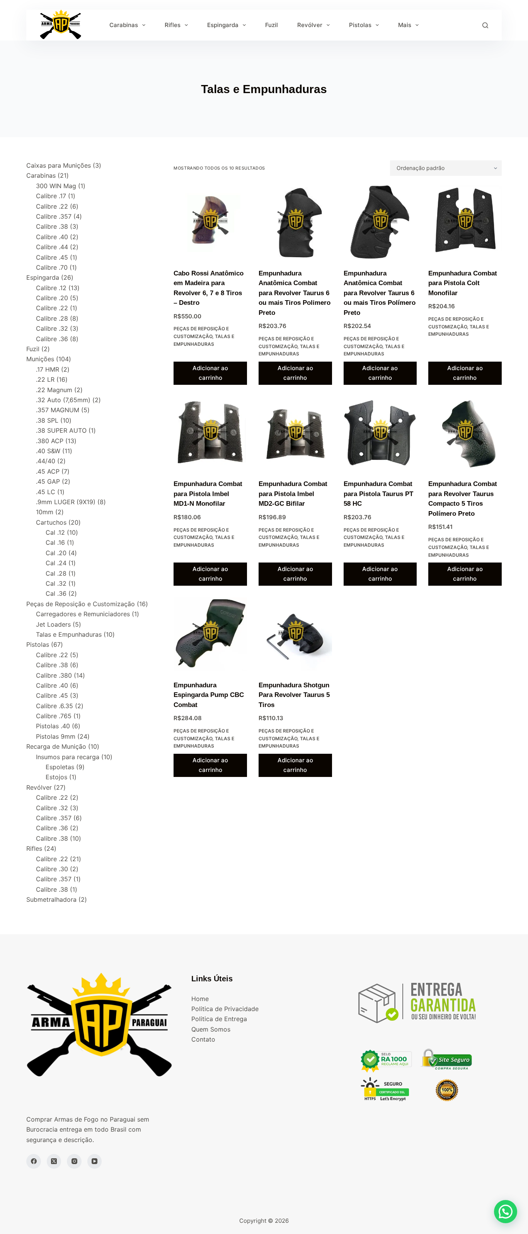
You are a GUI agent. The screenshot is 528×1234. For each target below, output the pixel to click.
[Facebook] (33, 1161)
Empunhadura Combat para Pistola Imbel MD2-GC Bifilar (293, 493)
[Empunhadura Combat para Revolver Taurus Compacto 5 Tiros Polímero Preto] (465, 433)
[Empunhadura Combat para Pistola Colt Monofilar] (465, 222)
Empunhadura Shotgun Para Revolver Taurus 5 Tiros (294, 695)
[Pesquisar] (485, 25)
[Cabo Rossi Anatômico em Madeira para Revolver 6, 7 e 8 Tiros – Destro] (210, 222)
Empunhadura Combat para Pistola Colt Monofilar (462, 283)
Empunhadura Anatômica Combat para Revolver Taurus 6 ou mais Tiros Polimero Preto (294, 293)
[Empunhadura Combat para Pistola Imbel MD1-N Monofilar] (210, 433)
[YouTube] (94, 1161)
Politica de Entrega (219, 1019)
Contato (203, 1039)
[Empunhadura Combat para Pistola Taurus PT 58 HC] (380, 433)
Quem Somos (210, 1029)
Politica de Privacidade (225, 1009)
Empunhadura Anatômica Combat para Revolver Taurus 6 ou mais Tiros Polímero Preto (380, 293)
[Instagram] (74, 1161)
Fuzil (271, 25)
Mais (404, 25)
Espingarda (222, 25)
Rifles (173, 25)
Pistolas (360, 25)
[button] (505, 1211)
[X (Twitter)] (54, 1161)
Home (200, 999)
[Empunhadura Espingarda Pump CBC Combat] (210, 634)
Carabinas (123, 25)
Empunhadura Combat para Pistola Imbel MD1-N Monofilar (208, 493)
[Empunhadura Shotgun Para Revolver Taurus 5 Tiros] (295, 634)
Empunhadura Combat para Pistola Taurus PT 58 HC (378, 493)
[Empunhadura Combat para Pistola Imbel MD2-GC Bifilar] (295, 433)
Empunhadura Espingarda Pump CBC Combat (209, 695)
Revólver (309, 25)
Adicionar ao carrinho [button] (210, 372)
